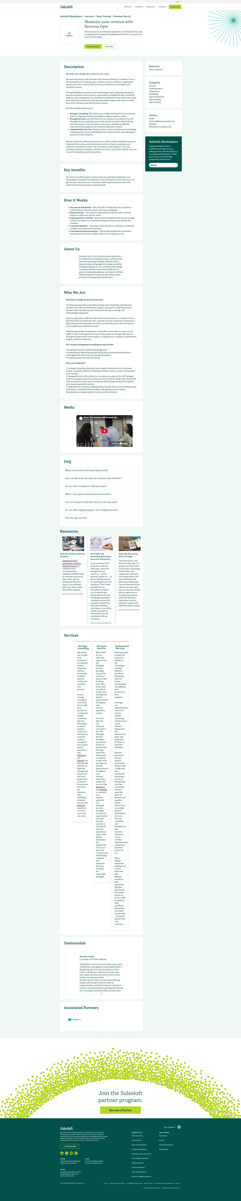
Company (162, 7)
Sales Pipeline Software (139, 1172)
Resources (150, 7)
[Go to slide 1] (101, 993)
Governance (163, 1136)
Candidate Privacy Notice (134, 1183)
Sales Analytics (136, 1140)
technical (81, 805)
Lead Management (138, 1163)
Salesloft (81, 760)
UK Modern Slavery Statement (164, 1183)
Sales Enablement (156, 97)
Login (177, 2)
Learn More (109, 46)
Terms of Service (156, 69)
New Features (163, 1149)
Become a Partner (120, 1110)
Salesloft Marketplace (166, 1145)
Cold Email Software (138, 1167)
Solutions (139, 7)
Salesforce (81, 755)
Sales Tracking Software (139, 1145)
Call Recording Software (139, 1149)
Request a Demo (93, 46)
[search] (163, 165)
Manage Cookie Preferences (171, 1188)
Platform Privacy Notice (117, 1183)
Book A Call (175, 7)
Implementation (156, 88)
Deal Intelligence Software (140, 1158)
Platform (127, 7)
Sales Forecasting (137, 1136)
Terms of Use (148, 1183)
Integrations (154, 91)
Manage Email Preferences (152, 1188)
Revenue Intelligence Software (141, 1176)
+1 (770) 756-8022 (69, 1146)
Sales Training (155, 102)
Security (161, 1140)
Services (152, 86)
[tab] (101, 470)
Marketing (153, 94)
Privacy (105, 1183)
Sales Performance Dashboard (141, 1154)
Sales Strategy (155, 99)
